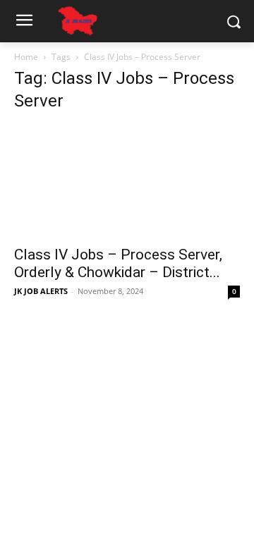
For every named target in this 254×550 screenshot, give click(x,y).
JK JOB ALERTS (41, 291)
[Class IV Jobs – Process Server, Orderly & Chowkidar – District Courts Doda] (127, 181)
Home (26, 57)
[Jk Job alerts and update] (77, 21)
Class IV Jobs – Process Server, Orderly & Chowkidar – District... (118, 263)
